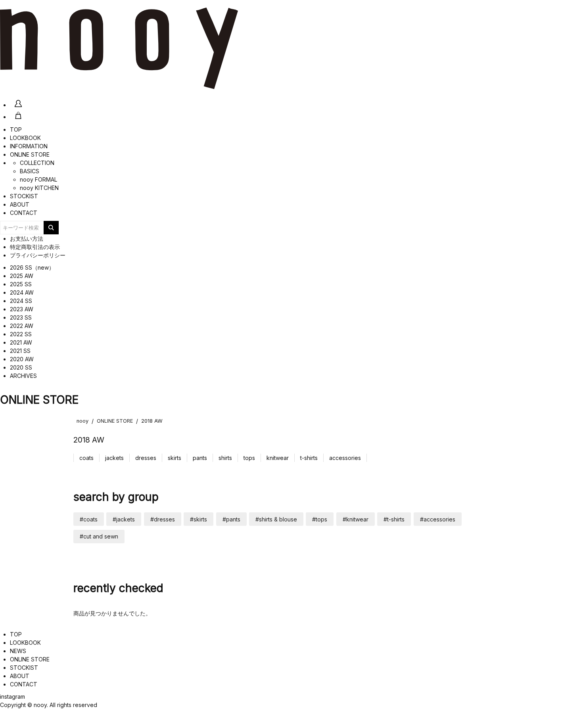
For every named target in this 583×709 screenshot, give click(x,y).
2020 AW (22, 359)
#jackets (124, 519)
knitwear (278, 457)
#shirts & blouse (276, 519)
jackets (114, 457)
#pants (231, 519)
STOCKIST (24, 196)
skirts (174, 457)
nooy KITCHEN (39, 187)
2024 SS (21, 300)
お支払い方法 (26, 238)
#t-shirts (394, 519)
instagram (12, 696)
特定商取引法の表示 (35, 246)
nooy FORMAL (38, 179)
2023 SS (21, 317)
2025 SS (21, 284)
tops (249, 457)
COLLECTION (37, 162)
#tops (319, 519)
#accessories (437, 519)
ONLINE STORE (30, 154)
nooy (82, 421)
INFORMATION (29, 146)
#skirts (198, 519)
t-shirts (309, 457)
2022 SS (21, 334)
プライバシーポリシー (37, 255)
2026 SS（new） (32, 267)
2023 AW (21, 309)
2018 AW (152, 421)
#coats (89, 519)
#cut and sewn (99, 536)
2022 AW (21, 325)
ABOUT (19, 204)
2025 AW (21, 275)
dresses (145, 457)
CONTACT (23, 212)
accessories (345, 457)
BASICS (29, 171)
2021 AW (21, 342)
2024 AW (22, 292)
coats (86, 457)
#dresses (162, 519)
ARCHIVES (23, 375)
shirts (225, 457)
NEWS (18, 651)
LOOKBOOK (25, 137)
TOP (16, 129)
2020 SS (21, 367)
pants (200, 457)
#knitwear (355, 519)
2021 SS (20, 350)
